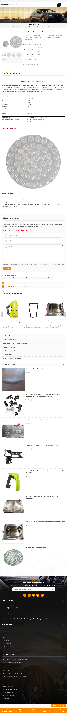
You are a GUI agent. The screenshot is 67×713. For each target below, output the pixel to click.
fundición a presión (9, 351)
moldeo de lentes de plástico (11, 277)
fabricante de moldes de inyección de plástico (41, 420)
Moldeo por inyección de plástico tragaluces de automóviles (42, 497)
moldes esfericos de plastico (44, 277)
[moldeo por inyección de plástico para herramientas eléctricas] (12, 309)
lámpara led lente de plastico (18, 286)
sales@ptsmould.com (11, 614)
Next (65, 314)
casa (4, 629)
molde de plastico (29, 26)
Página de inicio (17, 26)
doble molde (7, 354)
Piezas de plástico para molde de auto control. (16, 676)
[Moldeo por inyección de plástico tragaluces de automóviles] (13, 506)
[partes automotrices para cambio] (33, 309)
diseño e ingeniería (9, 339)
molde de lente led (28, 277)
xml (4, 649)
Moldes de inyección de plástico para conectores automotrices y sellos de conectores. (42, 395)
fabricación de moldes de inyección (15, 343)
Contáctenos (6, 640)
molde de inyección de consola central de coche (42, 445)
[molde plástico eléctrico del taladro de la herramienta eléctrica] (13, 481)
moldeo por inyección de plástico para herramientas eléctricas (12, 322)
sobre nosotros (7, 632)
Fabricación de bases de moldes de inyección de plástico (53, 322)
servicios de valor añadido (12, 358)
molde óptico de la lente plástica (17, 230)
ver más (27, 372)
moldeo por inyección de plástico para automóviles (17, 673)
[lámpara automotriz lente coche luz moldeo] (13, 379)
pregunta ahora (57, 705)
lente (36, 26)
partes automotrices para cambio (33, 322)
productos (6, 635)
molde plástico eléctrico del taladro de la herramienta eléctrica (44, 471)
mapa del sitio (7, 643)
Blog (4, 646)
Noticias (5, 637)
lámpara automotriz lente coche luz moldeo (41, 369)
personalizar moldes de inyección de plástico (15, 665)
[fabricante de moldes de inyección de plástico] (13, 430)
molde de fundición (8, 668)
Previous (2, 314)
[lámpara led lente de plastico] (13, 557)
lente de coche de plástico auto (20, 283)
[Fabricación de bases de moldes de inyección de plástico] (55, 309)
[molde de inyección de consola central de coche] (13, 455)
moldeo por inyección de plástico (12, 662)
